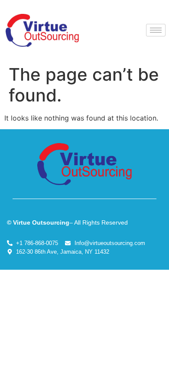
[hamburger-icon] (156, 30)
